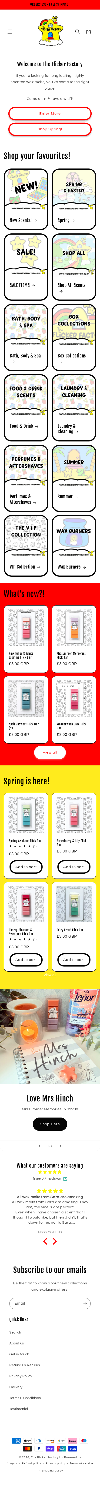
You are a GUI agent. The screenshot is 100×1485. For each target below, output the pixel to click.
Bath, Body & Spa (25, 356)
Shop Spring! (50, 129)
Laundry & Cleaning (67, 429)
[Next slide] (60, 1146)
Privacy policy (55, 1463)
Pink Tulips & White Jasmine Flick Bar (21, 655)
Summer (65, 496)
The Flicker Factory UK (47, 1457)
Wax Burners (69, 567)
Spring (64, 220)
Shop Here (50, 1124)
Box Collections (72, 356)
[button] (9, 32)
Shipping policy (52, 1470)
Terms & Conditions (25, 1398)
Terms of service (81, 1463)
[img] (50, 1172)
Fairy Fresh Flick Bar (70, 930)
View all (50, 752)
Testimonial (18, 1409)
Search (15, 1332)
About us (16, 1343)
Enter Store (50, 113)
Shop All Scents (72, 285)
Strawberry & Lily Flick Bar (72, 842)
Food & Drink (21, 426)
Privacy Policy (20, 1376)
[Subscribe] (85, 1303)
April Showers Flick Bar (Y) (24, 726)
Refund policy (31, 1463)
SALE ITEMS (20, 285)
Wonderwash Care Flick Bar (72, 726)
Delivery (16, 1387)
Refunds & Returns (24, 1365)
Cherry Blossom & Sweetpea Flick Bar (21, 932)
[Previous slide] (39, 1146)
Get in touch (19, 1354)
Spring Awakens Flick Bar (25, 840)
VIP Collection (22, 567)
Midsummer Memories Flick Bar (71, 655)
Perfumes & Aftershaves (20, 499)
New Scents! (21, 220)
